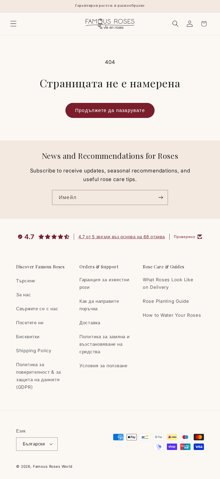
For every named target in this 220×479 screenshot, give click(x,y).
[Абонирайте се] (160, 197)
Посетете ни (30, 322)
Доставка (89, 322)
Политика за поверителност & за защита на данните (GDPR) (38, 376)
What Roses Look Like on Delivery (168, 283)
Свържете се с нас (37, 308)
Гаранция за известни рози (104, 283)
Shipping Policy (34, 350)
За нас (23, 294)
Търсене (25, 280)
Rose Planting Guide (166, 301)
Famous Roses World (52, 466)
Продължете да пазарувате (110, 110)
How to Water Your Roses (172, 315)
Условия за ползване (103, 365)
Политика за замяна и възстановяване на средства (104, 344)
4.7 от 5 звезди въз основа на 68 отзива (121, 236)
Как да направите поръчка (99, 304)
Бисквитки (27, 336)
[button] (13, 24)
